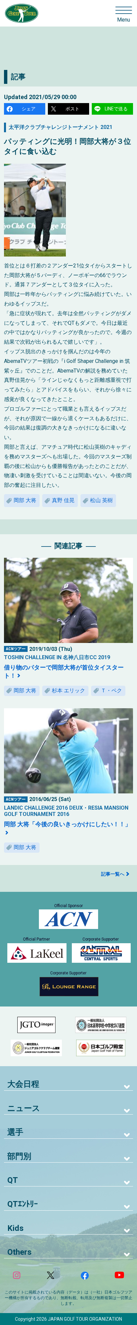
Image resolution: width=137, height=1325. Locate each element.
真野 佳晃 (63, 500)
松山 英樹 (101, 500)
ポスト (72, 108)
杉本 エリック (68, 690)
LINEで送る (116, 108)
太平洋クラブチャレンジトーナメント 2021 (60, 127)
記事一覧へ (112, 874)
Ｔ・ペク (111, 690)
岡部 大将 (25, 500)
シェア (29, 108)
